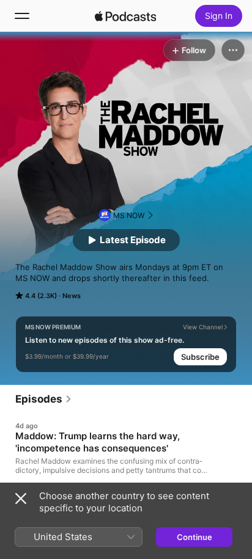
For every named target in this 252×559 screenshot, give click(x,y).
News (71, 295)
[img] (125, 16)
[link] (43, 399)
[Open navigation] (22, 15)
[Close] (20, 498)
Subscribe (200, 357)
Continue (194, 537)
